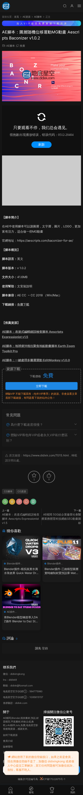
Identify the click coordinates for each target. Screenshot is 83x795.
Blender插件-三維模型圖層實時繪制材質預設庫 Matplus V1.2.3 (61, 571)
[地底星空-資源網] (6, 6)
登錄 (45, 648)
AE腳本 (10, 45)
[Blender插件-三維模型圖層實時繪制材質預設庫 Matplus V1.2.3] (62, 548)
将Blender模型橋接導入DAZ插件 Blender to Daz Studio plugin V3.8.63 (21, 619)
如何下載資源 (10, 734)
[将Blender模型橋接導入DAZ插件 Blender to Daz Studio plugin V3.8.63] (21, 596)
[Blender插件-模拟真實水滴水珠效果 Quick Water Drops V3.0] (21, 548)
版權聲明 (8, 746)
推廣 (22, 45)
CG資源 (22, 491)
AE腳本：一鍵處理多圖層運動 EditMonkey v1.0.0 (36, 360)
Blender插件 (13, 563)
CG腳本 (8, 491)
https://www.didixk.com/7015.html (46, 455)
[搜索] (64, 6)
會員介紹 (8, 740)
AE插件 (11, 611)
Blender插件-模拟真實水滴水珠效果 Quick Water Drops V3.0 (21, 571)
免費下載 (23, 304)
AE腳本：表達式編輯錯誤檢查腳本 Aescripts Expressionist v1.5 (20, 519)
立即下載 (41, 386)
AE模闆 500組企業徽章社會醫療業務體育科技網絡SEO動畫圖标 (61, 519)
